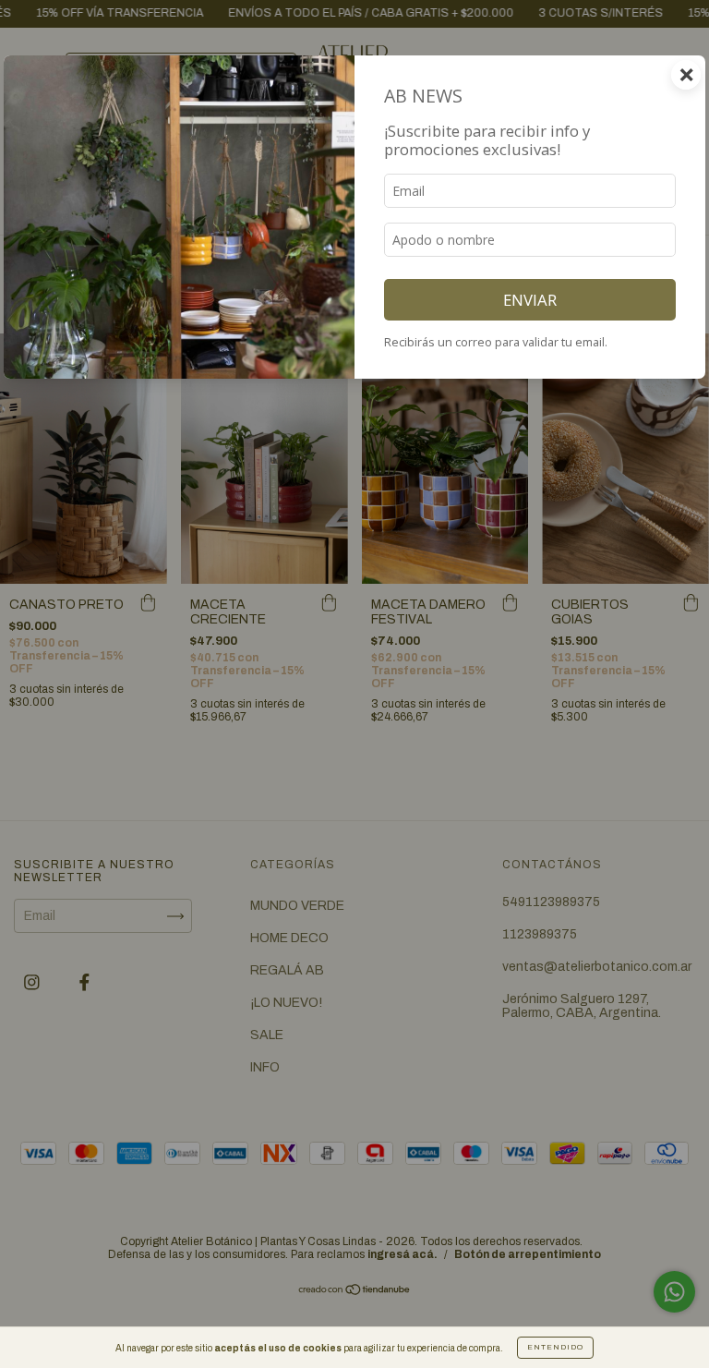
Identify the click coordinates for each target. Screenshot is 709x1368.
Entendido (555, 1347)
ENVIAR (530, 299)
